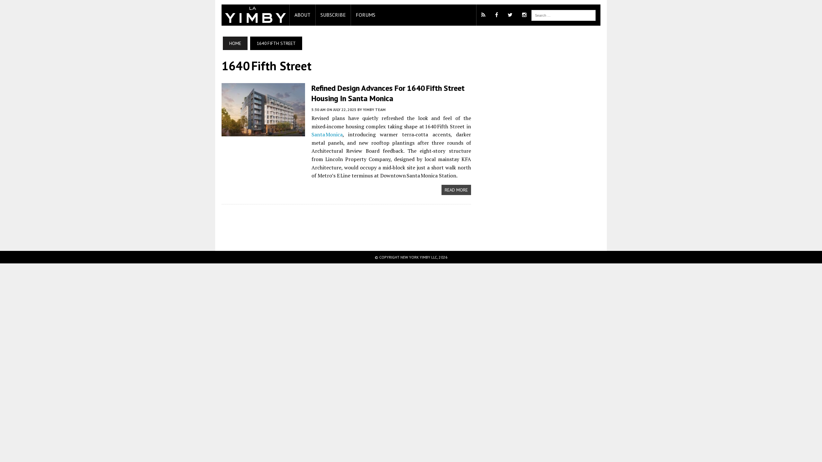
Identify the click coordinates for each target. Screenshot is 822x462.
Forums (365, 15)
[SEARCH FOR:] (563, 15)
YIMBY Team (374, 109)
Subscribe (333, 15)
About (302, 15)
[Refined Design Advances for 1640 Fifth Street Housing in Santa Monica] (263, 132)
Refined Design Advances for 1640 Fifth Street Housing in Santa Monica (388, 93)
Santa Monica (327, 134)
